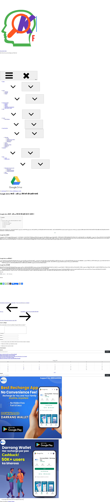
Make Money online (8, 108)
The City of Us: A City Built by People (7, 357)
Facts (5, 172)
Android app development (9, 107)
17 (7, 367)
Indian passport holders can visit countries (7, 355)
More (3, 156)
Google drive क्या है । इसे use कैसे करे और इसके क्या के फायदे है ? (11, 220)
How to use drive (19, 302)
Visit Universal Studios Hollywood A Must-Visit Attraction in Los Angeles (13, 356)
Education (6, 137)
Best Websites (7, 119)
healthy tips (7, 145)
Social (3, 90)
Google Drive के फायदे (6, 224)
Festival (6, 146)
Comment (2, 333)
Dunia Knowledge (8, 144)
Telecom (6, 105)
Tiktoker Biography (10, 171)
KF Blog (6, 173)
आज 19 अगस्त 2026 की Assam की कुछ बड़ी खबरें (8, 354)
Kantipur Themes (11, 501)
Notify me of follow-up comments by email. (9, 343)
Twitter (6, 93)
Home (3, 81)
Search (1, 349)
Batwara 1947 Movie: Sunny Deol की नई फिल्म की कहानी (10, 358)
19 (39, 367)
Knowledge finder (3, 50)
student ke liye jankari (11, 139)
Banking (6, 103)
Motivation (9, 141)
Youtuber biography (10, 170)
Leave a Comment (26, 302)
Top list (3, 118)
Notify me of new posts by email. (7, 345)
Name (1, 335)
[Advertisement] (55, 62)
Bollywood (9, 169)
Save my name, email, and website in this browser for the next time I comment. (15, 341)
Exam (8, 138)
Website (1, 339)
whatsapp (6, 91)
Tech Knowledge (5, 102)
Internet (6, 104)
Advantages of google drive (5, 302)
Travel (6, 157)
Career (6, 142)
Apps (3, 109)
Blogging (4, 147)
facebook (6, 92)
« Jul (54, 372)
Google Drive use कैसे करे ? (7, 223)
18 (23, 367)
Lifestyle (6, 143)
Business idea (9, 140)
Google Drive (13, 302)
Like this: (4, 225)
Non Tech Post (5, 128)
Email (1, 337)
